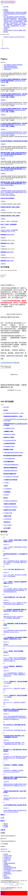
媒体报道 (5, 825)
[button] (3, 48)
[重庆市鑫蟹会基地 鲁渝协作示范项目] (13, 452)
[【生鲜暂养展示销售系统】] (14, 135)
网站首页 (5, 9)
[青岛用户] (6, 494)
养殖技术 (5, 823)
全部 (4, 12)
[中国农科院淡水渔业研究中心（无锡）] (13, 413)
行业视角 (5, 826)
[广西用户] (6, 482)
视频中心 (3, 814)
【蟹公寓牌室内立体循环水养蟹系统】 (13, 64)
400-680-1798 (4, 849)
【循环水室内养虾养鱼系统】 (10, 67)
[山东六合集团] (7, 525)
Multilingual (13, 36)
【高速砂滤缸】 (7, 69)
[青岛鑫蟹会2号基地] (8, 446)
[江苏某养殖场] (7, 488)
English (23, 36)
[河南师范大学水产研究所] (10, 506)
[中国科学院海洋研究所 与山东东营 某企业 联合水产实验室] (15, 420)
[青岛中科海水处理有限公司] (14, 2)
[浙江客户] (6, 407)
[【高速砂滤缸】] (9, 230)
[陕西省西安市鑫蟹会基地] (10, 470)
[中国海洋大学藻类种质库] (10, 500)
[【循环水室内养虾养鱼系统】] (14, 193)
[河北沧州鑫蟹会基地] (9, 458)
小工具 (2, 817)
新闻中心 (3, 820)
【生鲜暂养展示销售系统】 (10, 66)
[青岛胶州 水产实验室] (9, 434)
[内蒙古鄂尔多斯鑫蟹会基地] (10, 464)
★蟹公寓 (3, 829)
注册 (7, 6)
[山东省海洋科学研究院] (9, 440)
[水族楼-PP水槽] (7, 513)
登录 (4, 6)
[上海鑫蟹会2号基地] (8, 428)
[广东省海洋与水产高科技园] (10, 476)
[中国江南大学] (7, 519)
